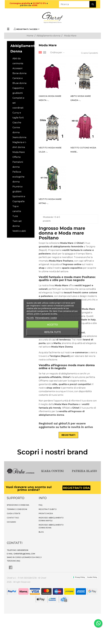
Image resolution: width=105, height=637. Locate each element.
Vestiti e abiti (19, 231)
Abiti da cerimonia (17, 61)
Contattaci (13, 518)
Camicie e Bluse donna (19, 80)
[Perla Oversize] (21, 471)
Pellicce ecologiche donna (18, 177)
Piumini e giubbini (17, 189)
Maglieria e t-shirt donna (19, 145)
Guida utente (13, 513)
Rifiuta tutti (52, 332)
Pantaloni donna (17, 164)
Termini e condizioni (17, 509)
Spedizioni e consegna (18, 505)
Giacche (16, 122)
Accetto (52, 324)
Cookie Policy (92, 577)
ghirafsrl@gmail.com (24, 554)
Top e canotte (16, 209)
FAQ (41, 505)
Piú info (30, 317)
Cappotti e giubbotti (18, 90)
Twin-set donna (17, 223)
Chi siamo (11, 522)
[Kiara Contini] (52, 471)
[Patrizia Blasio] (84, 471)
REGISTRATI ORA (76, 488)
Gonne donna (16, 130)
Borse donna (19, 73)
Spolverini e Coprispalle (18, 199)
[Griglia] (40, 52)
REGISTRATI (68, 435)
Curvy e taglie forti (18, 115)
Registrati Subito (48, 509)
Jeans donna (19, 137)
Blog (41, 532)
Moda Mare (18, 152)
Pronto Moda (46, 513)
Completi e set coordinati (18, 103)
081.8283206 (22, 550)
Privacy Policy (80, 577)
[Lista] (44, 52)
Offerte (16, 157)
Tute (15, 216)
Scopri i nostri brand (52, 452)
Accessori (17, 68)
